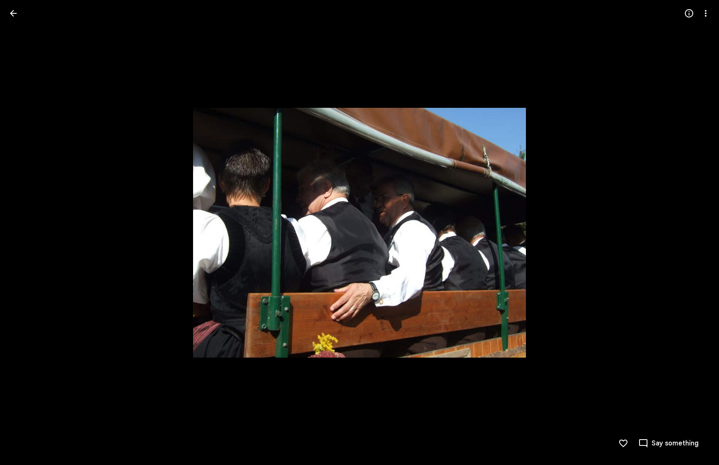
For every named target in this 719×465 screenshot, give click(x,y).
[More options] (705, 13)
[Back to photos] (13, 13)
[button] (23, 232)
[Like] (623, 443)
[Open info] (689, 13)
